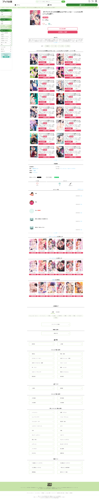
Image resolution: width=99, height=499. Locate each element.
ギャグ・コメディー (36, 435)
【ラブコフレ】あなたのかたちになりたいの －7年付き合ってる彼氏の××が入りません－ (33, 294)
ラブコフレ (35, 172)
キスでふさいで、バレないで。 (60, 272)
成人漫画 (62, 448)
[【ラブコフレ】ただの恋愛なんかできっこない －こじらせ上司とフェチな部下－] (35, 10)
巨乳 (49, 315)
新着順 (61, 388)
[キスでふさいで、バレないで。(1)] (61, 239)
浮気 (70, 315)
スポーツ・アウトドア (36, 371)
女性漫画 (62, 402)
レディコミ (34, 444)
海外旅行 (62, 376)
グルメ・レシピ (63, 362)
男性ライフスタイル (64, 371)
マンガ (7, 7)
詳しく (50, 62)
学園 (61, 430)
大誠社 (34, 170)
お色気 (54, 315)
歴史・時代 (34, 439)
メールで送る (49, 177)
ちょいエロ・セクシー (34, 315)
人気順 (33, 388)
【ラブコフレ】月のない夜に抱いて (51, 294)
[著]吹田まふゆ (35, 168)
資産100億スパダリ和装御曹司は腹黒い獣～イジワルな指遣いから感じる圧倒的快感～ (70, 272)
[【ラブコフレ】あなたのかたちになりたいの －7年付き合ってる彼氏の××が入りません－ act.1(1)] (33, 282)
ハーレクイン (43, 315)
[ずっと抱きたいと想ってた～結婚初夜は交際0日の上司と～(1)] (79, 239)
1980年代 (60, 315)
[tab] (17, 4)
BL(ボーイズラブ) (64, 444)
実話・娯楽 (62, 353)
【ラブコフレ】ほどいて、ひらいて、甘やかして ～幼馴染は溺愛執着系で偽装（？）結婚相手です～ (60, 294)
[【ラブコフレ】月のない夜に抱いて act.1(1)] (51, 282)
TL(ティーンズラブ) (21, 7)
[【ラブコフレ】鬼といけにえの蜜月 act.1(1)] (79, 282)
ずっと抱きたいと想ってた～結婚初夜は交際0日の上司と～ (79, 272)
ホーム (3, 7)
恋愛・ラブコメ (63, 412)
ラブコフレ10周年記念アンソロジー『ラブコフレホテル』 (70, 294)
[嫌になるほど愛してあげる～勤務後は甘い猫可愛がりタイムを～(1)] (33, 239)
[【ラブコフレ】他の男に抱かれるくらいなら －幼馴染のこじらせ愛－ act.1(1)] (42, 282)
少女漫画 (34, 402)
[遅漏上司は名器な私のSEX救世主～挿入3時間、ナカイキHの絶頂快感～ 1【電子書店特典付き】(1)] (42, 239)
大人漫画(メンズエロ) (36, 467)
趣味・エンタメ (63, 367)
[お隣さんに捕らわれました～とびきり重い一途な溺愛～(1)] (51, 239)
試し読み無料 (63, 28)
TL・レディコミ (13, 7)
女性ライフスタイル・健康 (37, 362)
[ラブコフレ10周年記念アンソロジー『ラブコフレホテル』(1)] (70, 282)
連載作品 (62, 453)
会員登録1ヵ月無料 (62, 32)
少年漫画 (34, 398)
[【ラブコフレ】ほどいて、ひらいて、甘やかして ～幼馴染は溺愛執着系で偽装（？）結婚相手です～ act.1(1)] (61, 282)
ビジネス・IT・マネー (36, 358)
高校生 (56, 317)
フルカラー (80, 315)
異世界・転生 (63, 421)
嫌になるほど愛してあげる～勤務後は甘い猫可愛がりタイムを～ (33, 272)
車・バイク (34, 367)
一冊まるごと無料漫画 (64, 467)
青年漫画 (62, 398)
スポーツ (62, 435)
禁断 (65, 315)
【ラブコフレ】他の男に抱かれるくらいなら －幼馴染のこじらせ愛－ (42, 294)
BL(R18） (34, 453)
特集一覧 (56, 333)
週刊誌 (33, 353)
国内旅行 (34, 376)
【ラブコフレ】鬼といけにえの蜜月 (79, 294)
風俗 (74, 315)
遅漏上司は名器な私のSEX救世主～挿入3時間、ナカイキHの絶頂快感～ (42, 272)
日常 (33, 430)
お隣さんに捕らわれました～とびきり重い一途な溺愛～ (51, 272)
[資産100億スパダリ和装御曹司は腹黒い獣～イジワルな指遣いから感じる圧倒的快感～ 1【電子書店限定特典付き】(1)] (69, 239)
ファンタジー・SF (36, 421)
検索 (63, 1)
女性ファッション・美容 (65, 358)
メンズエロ (34, 448)
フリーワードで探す (56, 324)
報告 (81, 195)
